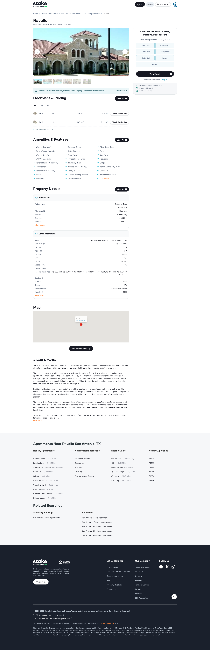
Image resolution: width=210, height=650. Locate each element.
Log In (150, 4)
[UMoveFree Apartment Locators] (40, 562)
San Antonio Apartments (71, 13)
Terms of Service (142, 585)
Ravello (40, 20)
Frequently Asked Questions (118, 572)
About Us (139, 572)
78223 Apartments (92, 13)
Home (35, 13)
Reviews (138, 580)
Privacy (138, 589)
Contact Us (111, 589)
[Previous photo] (37, 51)
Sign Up (139, 4)
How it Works (112, 567)
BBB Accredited (141, 598)
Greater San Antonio (49, 13)
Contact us (41, 582)
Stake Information (107, 623)
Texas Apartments (142, 567)
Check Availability (119, 113)
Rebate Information (115, 576)
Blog (108, 580)
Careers (138, 576)
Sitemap (138, 593)
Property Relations (114, 585)
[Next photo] (125, 51)
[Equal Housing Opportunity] (64, 562)
